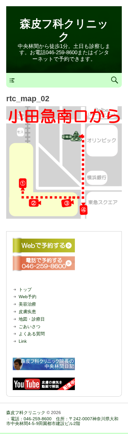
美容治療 (27, 304)
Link (23, 341)
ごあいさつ (29, 326)
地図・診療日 (32, 319)
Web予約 (27, 296)
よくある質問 (32, 333)
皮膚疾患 (27, 311)
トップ (25, 289)
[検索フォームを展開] (114, 80)
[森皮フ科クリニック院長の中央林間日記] (64, 364)
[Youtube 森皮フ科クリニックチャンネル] (64, 384)
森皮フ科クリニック (25, 412)
